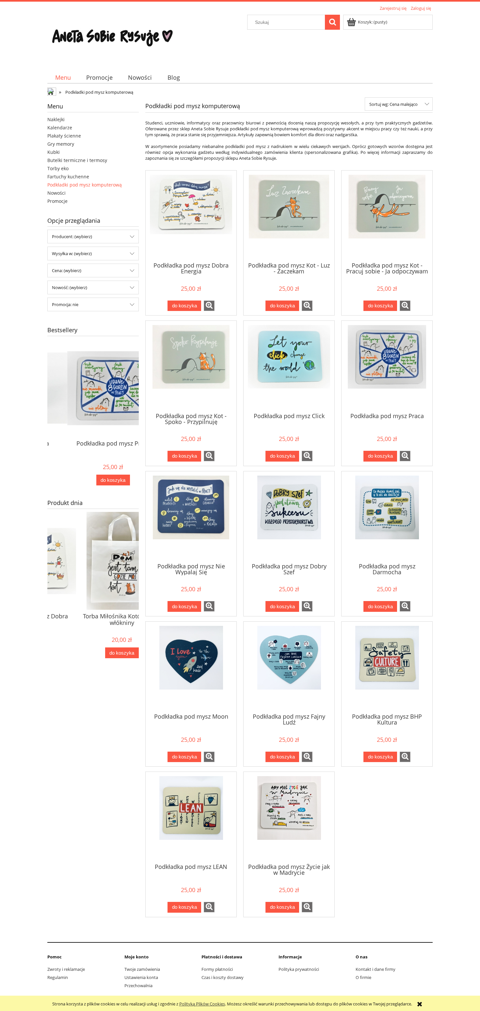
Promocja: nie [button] (65, 304)
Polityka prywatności (299, 969)
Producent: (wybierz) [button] (72, 236)
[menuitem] (62, 77)
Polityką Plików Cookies (202, 1004)
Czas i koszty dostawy (222, 977)
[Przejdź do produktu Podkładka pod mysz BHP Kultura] (387, 667)
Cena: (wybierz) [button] (66, 270)
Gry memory (60, 144)
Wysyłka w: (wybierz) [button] (72, 253)
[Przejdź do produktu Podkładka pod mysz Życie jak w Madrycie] (289, 817)
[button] (209, 306)
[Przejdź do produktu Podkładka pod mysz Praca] (387, 366)
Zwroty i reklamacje (66, 969)
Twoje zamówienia (142, 969)
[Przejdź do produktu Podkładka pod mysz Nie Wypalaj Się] (191, 516)
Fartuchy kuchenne (68, 176)
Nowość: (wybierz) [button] (69, 287)
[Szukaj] (332, 22)
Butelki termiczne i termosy (77, 160)
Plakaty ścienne (64, 136)
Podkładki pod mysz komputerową (84, 185)
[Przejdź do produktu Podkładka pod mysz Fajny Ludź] (289, 667)
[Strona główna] (112, 38)
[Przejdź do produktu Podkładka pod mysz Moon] (191, 667)
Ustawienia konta (141, 977)
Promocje (57, 201)
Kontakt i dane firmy (375, 969)
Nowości (56, 193)
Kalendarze (59, 127)
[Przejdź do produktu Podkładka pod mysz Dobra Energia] (191, 215)
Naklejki (56, 119)
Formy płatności (217, 969)
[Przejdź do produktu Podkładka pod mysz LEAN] (191, 817)
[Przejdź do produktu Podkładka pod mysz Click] (289, 366)
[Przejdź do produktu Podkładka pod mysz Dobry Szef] (289, 516)
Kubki (53, 152)
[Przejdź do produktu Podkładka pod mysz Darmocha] (387, 516)
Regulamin (57, 977)
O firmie (363, 977)
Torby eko (58, 168)
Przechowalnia (138, 985)
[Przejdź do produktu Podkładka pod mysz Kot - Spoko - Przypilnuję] (191, 366)
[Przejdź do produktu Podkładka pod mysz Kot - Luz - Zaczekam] (289, 215)
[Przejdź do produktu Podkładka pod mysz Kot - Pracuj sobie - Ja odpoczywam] (387, 215)
